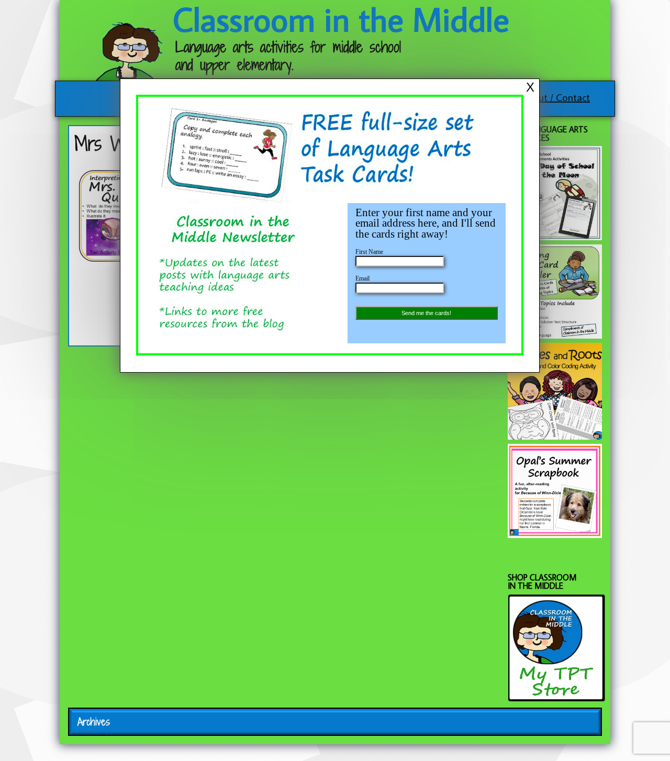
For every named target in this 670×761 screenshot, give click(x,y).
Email (362, 278)
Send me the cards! (426, 313)
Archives (93, 722)
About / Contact (555, 97)
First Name (369, 251)
